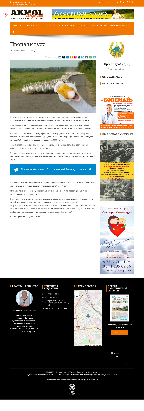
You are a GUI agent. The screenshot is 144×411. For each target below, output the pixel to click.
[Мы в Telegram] (126, 2)
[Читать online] (119, 308)
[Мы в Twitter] (117, 2)
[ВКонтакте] (59, 57)
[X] (63, 57)
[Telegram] (94, 57)
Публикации (32, 25)
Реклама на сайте (22, 4)
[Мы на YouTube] (132, 2)
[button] (88, 316)
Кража (30, 217)
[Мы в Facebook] (115, 2)
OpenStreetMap (96, 345)
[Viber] (86, 57)
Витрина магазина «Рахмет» (113, 25)
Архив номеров (120, 332)
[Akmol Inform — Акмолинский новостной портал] (27, 14)
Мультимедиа (65, 25)
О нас (12, 4)
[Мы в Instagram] (120, 2)
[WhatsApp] (90, 57)
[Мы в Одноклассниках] (130, 2)
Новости (17, 25)
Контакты (33, 4)
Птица (37, 217)
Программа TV (48, 25)
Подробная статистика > (128, 363)
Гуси (19, 217)
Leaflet (87, 345)
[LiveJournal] (79, 57)
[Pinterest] (75, 57)
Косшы (24, 217)
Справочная (82, 25)
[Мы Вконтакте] (123, 2)
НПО (94, 25)
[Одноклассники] (71, 57)
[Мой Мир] (67, 57)
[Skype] (82, 57)
